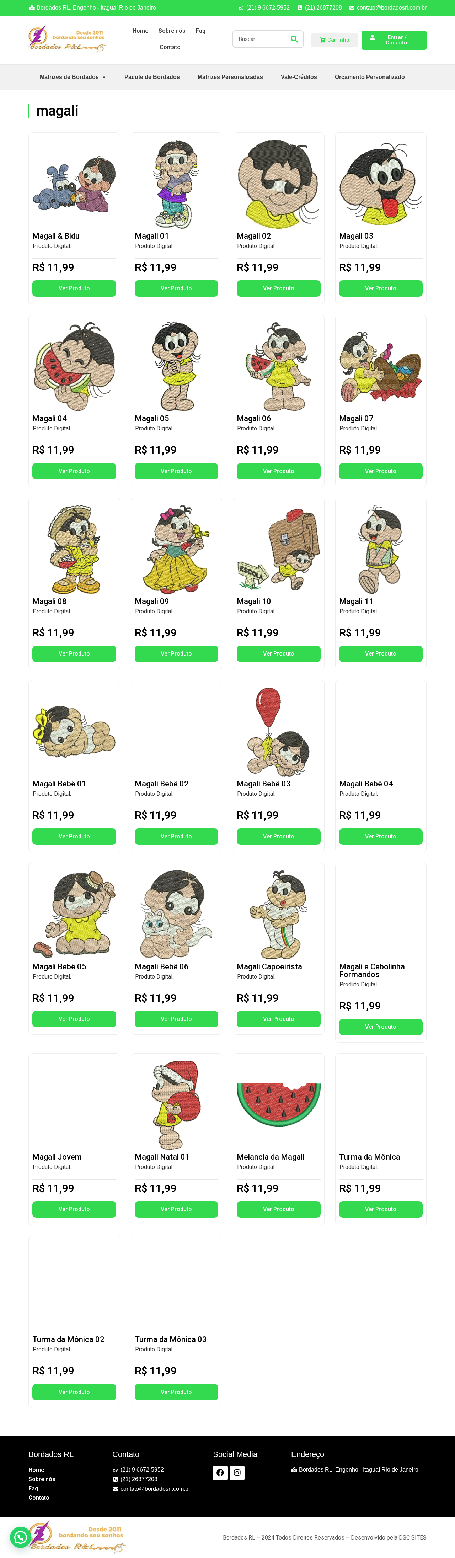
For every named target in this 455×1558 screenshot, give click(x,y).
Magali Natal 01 (162, 1156)
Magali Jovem (57, 1156)
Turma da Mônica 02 (68, 1339)
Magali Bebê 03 (264, 783)
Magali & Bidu (56, 236)
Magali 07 (356, 418)
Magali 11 (356, 601)
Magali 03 (356, 236)
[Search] (294, 39)
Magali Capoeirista (269, 966)
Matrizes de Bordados (69, 77)
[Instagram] (237, 1473)
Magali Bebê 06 (162, 966)
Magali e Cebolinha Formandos (372, 970)
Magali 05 (152, 418)
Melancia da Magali (270, 1156)
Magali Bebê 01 (59, 783)
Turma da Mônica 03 (171, 1339)
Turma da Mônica (369, 1156)
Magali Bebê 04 (366, 783)
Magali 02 (254, 236)
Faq (200, 30)
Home (140, 30)
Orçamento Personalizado (370, 77)
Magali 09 (152, 601)
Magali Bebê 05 (59, 966)
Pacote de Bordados (152, 77)
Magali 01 (152, 236)
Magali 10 (254, 601)
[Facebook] (220, 1473)
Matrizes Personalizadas (230, 77)
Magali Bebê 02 (162, 783)
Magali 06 (254, 418)
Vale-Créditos (299, 77)
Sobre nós (172, 30)
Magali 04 (49, 418)
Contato (170, 47)
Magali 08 (49, 601)
